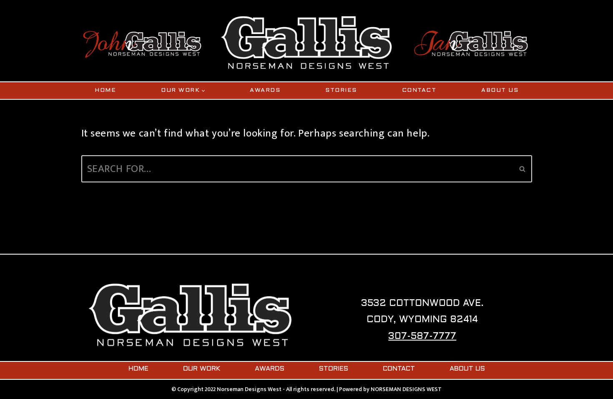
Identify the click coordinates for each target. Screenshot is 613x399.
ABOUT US (499, 90)
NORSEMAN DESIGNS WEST (406, 389)
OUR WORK (201, 369)
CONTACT (419, 90)
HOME (105, 90)
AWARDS (265, 90)
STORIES (341, 90)
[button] (203, 90)
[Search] (522, 168)
